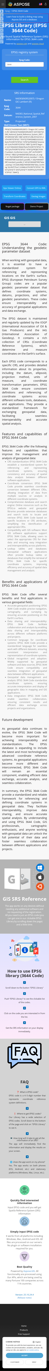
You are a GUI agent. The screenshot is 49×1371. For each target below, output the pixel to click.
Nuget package (12, 206)
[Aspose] (19, 4)
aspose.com (21, 43)
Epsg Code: (24, 60)
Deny (34, 1362)
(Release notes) (24, 1297)
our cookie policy (32, 1350)
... (24, 224)
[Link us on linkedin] (30, 1316)
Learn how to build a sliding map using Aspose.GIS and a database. (24, 18)
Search (24, 79)
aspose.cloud (38, 43)
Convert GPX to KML (36, 188)
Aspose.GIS (29, 1271)
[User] (45, 4)
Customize (14, 1362)
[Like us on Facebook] (19, 1316)
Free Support (24, 1334)
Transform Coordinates (14, 196)
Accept (25, 1355)
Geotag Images (38, 196)
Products (24, 1330)
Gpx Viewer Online (12, 188)
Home (24, 1326)
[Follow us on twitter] (25, 1316)
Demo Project (36, 206)
